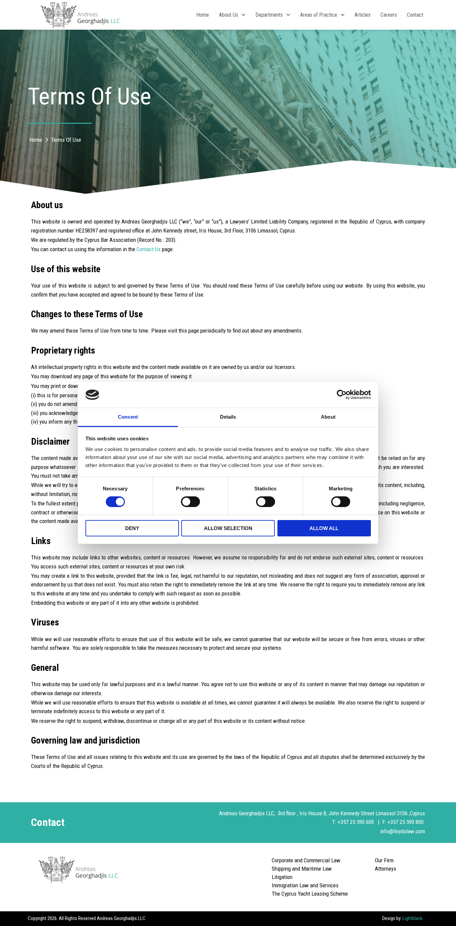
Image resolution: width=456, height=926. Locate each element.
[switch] (190, 501)
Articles (363, 15)
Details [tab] (228, 417)
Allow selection (228, 528)
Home (202, 15)
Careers (389, 15)
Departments (269, 15)
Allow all (323, 528)
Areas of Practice (318, 15)
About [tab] (328, 417)
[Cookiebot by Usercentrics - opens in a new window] (341, 395)
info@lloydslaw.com (402, 831)
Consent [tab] (128, 417)
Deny (132, 528)
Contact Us (149, 249)
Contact (415, 15)
